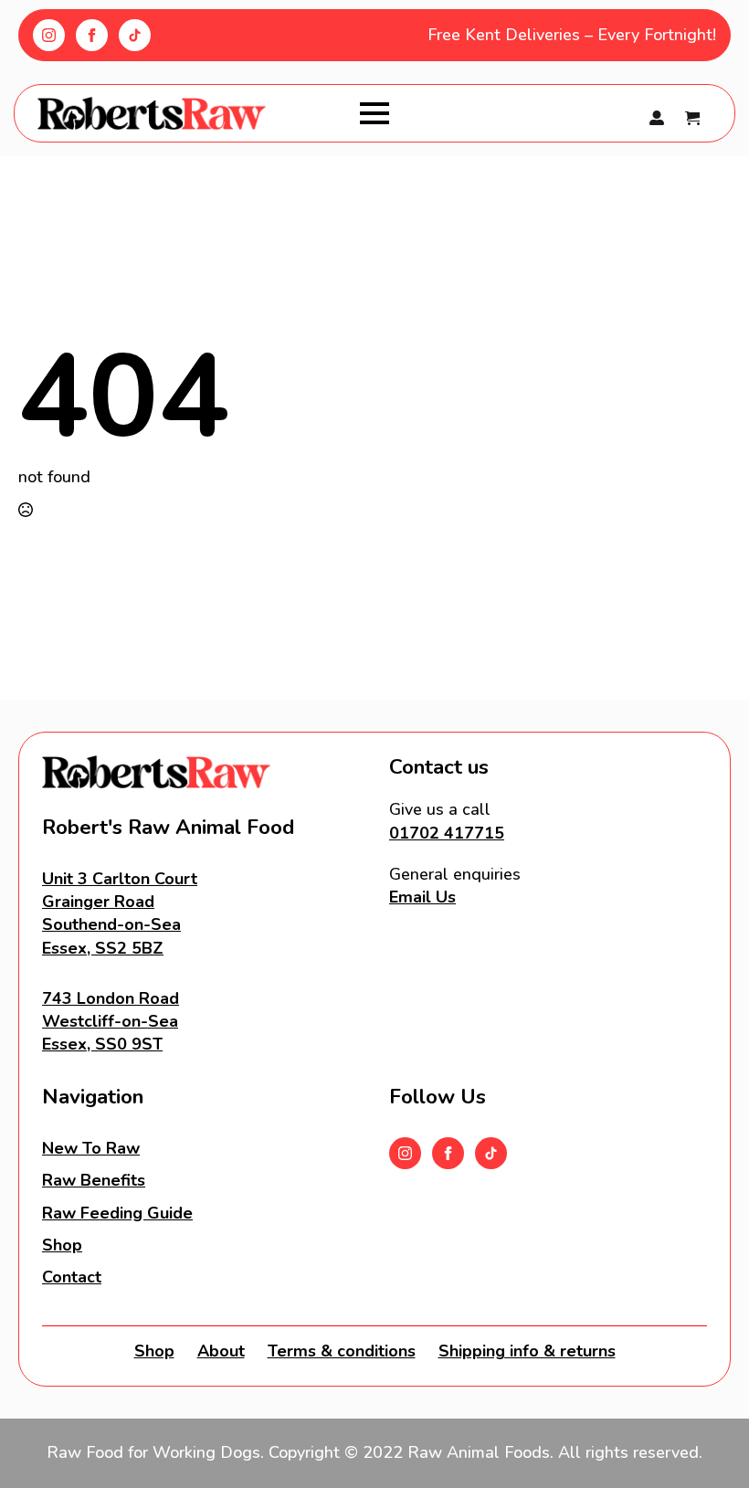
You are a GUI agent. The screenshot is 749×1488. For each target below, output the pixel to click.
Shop (62, 1245)
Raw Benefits (93, 1180)
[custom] (135, 35)
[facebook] (92, 35)
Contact (71, 1277)
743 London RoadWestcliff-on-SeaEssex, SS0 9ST (110, 1021)
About (221, 1351)
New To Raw (91, 1148)
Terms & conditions (342, 1351)
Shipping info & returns (527, 1351)
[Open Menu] (374, 113)
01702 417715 (446, 833)
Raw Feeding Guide (117, 1213)
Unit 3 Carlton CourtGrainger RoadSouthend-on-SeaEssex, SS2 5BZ (119, 913)
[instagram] (49, 35)
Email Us (422, 897)
